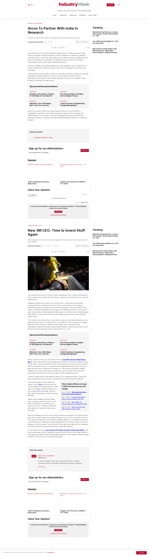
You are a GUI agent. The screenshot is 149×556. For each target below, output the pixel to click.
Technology (63, 15)
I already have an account (58, 215)
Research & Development (35, 23)
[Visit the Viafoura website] (84, 202)
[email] (64, 47)
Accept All (141, 552)
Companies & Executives (35, 225)
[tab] (32, 194)
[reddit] (61, 47)
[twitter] (58, 47)
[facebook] (52, 47)
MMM (40, 384)
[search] (32, 5)
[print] (88, 47)
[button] (29, 5)
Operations (73, 15)
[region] (58, 198)
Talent (54, 15)
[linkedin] (55, 47)
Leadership (82, 15)
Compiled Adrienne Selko (35, 42)
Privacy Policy (50, 552)
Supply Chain (92, 15)
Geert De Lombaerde (34, 246)
